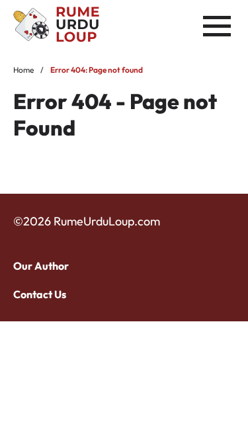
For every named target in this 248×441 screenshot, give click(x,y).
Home (23, 70)
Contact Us (39, 294)
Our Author (41, 265)
